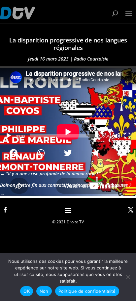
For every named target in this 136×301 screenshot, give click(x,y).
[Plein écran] (127, 136)
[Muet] (117, 136)
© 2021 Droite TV (68, 222)
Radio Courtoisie (91, 59)
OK (26, 291)
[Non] (127, 277)
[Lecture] (8, 136)
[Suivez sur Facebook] (5, 210)
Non (44, 291)
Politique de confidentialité (87, 291)
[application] (68, 104)
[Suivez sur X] (130, 210)
